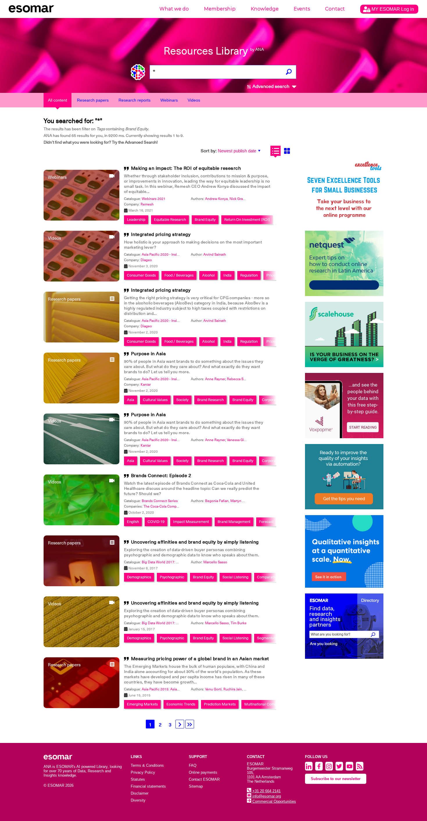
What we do (174, 9)
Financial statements (148, 786)
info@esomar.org (266, 796)
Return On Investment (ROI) (247, 219)
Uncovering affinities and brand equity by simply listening (195, 542)
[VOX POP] (344, 405)
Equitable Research (170, 219)
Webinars (169, 100)
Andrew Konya (216, 198)
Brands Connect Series (160, 501)
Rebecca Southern (241, 379)
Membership (220, 9)
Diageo (146, 260)
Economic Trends (180, 704)
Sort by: (209, 151)
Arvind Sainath (214, 254)
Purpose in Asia (148, 354)
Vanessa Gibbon (239, 440)
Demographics (139, 577)
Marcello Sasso (215, 562)
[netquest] (344, 263)
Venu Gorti (213, 689)
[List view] (275, 151)
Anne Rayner (215, 379)
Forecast (266, 521)
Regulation (249, 275)
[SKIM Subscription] (344, 476)
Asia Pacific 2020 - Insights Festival (169, 254)
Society (182, 399)
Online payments (203, 772)
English (133, 521)
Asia (130, 399)
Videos (194, 100)
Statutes (138, 779)
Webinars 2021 (154, 198)
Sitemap (196, 786)
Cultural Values (155, 399)
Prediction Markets (220, 704)
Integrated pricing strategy (161, 234)
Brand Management (234, 521)
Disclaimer (139, 793)
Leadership (136, 219)
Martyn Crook (241, 501)
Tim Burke (239, 623)
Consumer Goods (141, 275)
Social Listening (235, 577)
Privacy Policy (143, 772)
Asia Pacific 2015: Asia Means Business (173, 689)
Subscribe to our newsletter (335, 779)
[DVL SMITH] (344, 192)
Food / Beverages (178, 275)
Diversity (138, 800)
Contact (335, 9)
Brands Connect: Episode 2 (161, 476)
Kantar (146, 384)
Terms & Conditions (147, 765)
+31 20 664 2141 (266, 791)
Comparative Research (276, 577)
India (227, 275)
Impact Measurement (191, 521)
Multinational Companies (264, 704)
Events (302, 9)
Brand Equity (205, 219)
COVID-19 (156, 521)
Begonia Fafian (217, 501)
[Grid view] (287, 151)
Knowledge (265, 9)
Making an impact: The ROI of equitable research (186, 168)
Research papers (93, 100)
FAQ (192, 765)
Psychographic (172, 577)
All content (57, 100)
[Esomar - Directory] (344, 626)
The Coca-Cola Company (163, 506)
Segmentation (268, 638)
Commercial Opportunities (273, 801)
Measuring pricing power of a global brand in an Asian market (200, 659)
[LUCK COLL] (344, 334)
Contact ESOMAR (204, 779)
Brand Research (210, 399)
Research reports (134, 100)
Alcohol (208, 275)
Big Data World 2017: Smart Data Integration (176, 562)
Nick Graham (239, 198)
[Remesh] (344, 551)
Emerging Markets (142, 704)
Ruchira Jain (232, 689)
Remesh (147, 204)
